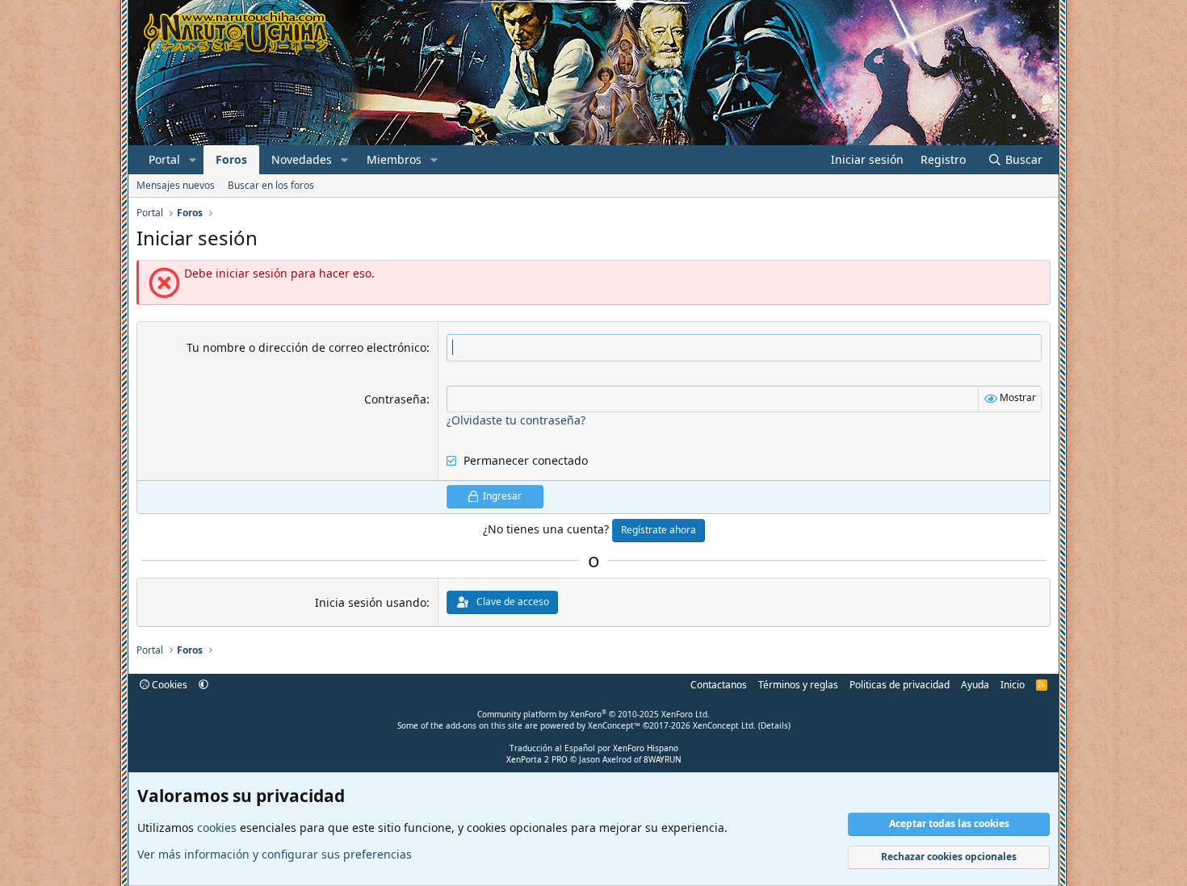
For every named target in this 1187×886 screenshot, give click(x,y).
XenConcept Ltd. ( (727, 725)
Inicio (1012, 685)
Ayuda (975, 685)
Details (774, 725)
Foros (231, 159)
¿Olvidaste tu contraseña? (516, 420)
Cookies (168, 685)
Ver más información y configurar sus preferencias (274, 854)
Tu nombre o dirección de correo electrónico (306, 347)
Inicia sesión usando (370, 602)
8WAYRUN (663, 759)
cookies (217, 827)
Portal (164, 159)
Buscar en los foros (271, 185)
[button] (192, 159)
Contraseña (395, 399)
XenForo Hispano (645, 748)
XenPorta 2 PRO (537, 759)
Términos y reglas (798, 685)
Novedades (301, 159)
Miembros (394, 159)
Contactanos (718, 685)
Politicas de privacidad (899, 685)
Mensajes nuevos (175, 185)
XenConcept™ (614, 725)
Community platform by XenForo (593, 714)
